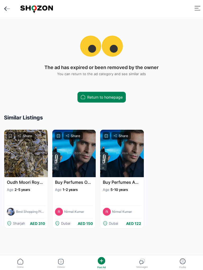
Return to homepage (105, 97)
